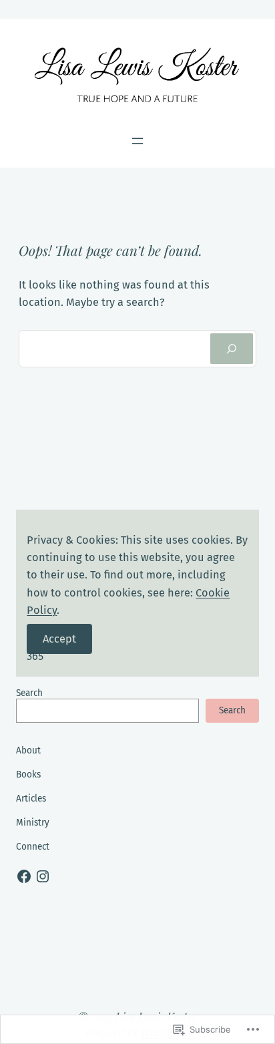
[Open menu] (137, 141)
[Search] (231, 348)
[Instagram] (43, 876)
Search (29, 693)
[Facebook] (24, 876)
